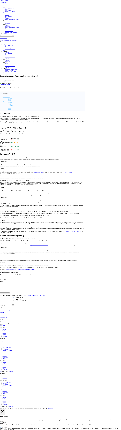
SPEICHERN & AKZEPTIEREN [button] (7, 429)
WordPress (11, 371)
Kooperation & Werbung (10, 11)
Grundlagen (5, 95)
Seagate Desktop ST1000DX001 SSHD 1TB (39, 245)
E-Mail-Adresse (3, 279)
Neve (1, 371)
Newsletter (5, 33)
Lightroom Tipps (3, 314)
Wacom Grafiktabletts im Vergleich (12, 19)
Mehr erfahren (51, 408)
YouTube (4, 334)
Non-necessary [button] (3, 425)
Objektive (7, 18)
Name (1, 276)
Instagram (4, 331)
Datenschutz (5, 342)
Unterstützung (8, 10)
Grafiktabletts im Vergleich (6, 310)
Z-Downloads (5, 357)
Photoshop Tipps (3, 317)
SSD (3, 101)
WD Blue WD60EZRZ (67, 172)
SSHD (34, 269)
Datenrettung (8, 269)
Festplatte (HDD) (6, 97)
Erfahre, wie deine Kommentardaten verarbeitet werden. (35, 295)
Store (4, 12)
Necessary (4, 422)
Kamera (6, 17)
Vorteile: (9, 99)
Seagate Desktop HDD (38, 172)
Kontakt (7, 9)
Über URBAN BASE (9, 8)
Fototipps (2, 312)
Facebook (4, 333)
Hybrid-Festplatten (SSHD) (8, 105)
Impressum (5, 341)
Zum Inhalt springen (4, 0)
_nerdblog (5, 356)
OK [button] (46, 408)
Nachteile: (9, 100)
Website (1, 281)
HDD (15, 269)
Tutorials (7, 15)
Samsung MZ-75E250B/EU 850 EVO (73, 231)
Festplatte (12, 269)
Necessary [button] (2, 421)
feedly (4, 335)
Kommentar (2, 290)
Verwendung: (10, 98)
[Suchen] (13, 35)
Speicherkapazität (27, 269)
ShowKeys (5, 358)
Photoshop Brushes (9, 31)
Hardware (4, 81)
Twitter (4, 330)
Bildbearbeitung (8, 16)
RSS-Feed (5, 336)
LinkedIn (4, 329)
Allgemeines (7, 23)
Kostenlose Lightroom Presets (11, 29)
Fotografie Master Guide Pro (11, 32)
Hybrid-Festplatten (20, 269)
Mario (5, 79)
